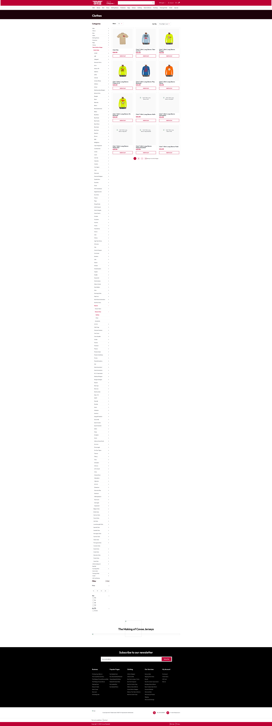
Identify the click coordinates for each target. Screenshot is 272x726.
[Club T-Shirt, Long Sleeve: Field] (169, 135)
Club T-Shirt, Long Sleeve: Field (168, 146)
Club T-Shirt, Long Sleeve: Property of (121, 82)
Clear (108, 581)
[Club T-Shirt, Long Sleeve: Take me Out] (146, 39)
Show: (114, 23)
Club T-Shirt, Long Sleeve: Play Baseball (145, 82)
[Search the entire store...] (153, 2)
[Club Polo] (123, 39)
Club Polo (115, 50)
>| (145, 158)
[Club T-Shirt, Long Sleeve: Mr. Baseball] (123, 103)
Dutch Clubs (106, 12)
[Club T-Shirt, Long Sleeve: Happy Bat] (123, 135)
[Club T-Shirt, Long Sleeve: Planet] (169, 71)
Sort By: (154, 24)
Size (93, 596)
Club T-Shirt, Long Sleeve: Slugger (167, 50)
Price (93, 585)
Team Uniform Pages (98, 12)
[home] (92, 12)
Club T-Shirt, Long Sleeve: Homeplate (167, 114)
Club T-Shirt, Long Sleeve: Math (145, 114)
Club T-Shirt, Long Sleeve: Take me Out (145, 50)
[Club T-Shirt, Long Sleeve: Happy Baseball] (146, 135)
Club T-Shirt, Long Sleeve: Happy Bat (121, 146)
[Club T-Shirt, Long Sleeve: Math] (146, 103)
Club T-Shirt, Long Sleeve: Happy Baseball (144, 146)
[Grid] (174, 24)
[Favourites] (176, 3)
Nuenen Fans (116, 12)
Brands (94, 608)
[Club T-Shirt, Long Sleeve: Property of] (123, 71)
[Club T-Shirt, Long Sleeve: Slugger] (169, 39)
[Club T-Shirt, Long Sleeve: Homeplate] (169, 103)
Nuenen (111, 12)
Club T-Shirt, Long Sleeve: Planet (167, 82)
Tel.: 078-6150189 (161, 712)
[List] (178, 24)
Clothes (121, 12)
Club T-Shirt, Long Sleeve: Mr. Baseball (122, 114)
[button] (123, 55)
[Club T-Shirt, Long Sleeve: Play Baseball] (146, 71)
